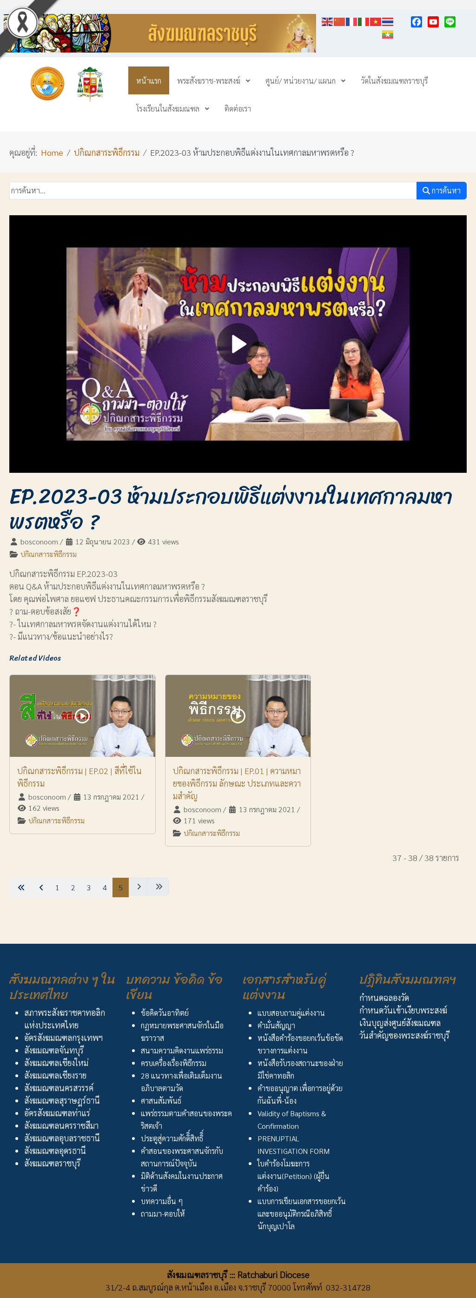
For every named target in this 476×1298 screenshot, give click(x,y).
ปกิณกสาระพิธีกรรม (48, 554)
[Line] (450, 21)
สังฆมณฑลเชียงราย (55, 1075)
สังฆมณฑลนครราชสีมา (61, 1125)
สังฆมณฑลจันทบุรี (54, 1050)
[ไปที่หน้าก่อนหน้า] (40, 887)
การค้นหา (445, 190)
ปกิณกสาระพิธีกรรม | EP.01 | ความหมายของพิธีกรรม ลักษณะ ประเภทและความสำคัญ (237, 783)
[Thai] (388, 20)
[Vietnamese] (376, 20)
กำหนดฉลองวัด (384, 997)
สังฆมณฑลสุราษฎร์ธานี (62, 1100)
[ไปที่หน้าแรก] (20, 887)
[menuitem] (148, 80)
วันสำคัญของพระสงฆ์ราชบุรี (404, 1035)
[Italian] (364, 20)
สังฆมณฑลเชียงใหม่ (56, 1062)
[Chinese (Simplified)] (340, 20)
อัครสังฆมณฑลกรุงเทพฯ (63, 1037)
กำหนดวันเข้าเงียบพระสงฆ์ (403, 1010)
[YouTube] (433, 21)
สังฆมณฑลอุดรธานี (55, 1150)
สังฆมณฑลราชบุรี (52, 1163)
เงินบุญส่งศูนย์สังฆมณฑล (400, 1022)
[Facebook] (416, 21)
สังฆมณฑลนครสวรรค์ (58, 1087)
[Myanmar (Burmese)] (388, 32)
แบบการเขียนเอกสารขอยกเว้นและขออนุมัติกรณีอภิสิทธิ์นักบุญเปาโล (302, 1213)
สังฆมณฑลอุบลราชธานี (62, 1137)
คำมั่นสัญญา (276, 1025)
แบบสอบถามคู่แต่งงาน (291, 1013)
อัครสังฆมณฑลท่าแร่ (57, 1112)
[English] (328, 20)
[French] (352, 20)
